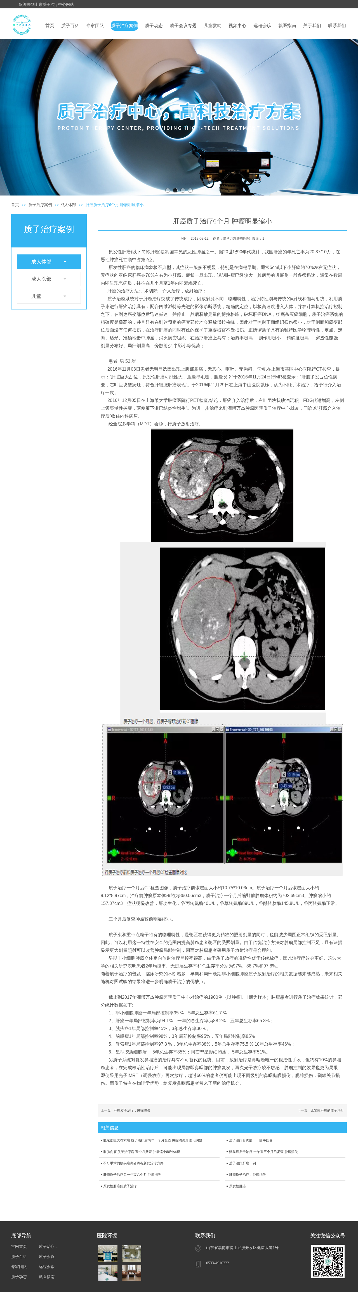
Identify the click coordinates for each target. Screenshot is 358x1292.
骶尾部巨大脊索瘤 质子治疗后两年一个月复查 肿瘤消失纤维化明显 (152, 1140)
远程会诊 (47, 1267)
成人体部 (68, 205)
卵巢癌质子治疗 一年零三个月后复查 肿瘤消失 (263, 1152)
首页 (15, 205)
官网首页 (19, 1247)
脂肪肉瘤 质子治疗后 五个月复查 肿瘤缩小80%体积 (141, 1152)
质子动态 (19, 1277)
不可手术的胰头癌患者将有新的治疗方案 (133, 1163)
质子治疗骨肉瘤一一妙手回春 (251, 1140)
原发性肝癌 (237, 1186)
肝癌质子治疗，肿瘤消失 (132, 1110)
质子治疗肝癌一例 (242, 1163)
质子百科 (19, 1257)
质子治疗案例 (41, 205)
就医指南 (47, 1277)
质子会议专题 (49, 1257)
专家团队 (19, 1267)
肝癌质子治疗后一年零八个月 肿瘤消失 (132, 1175)
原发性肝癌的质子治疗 (327, 1110)
